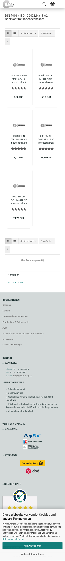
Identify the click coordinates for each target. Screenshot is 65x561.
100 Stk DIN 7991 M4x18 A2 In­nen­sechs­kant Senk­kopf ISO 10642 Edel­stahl (18, 139)
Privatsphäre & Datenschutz (15, 322)
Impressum (7, 339)
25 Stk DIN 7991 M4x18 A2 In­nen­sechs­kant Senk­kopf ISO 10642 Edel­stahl (18, 79)
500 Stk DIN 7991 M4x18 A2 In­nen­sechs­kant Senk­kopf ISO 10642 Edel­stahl (46, 139)
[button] (8, 33)
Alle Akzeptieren (32, 545)
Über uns (6, 305)
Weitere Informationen (32, 554)
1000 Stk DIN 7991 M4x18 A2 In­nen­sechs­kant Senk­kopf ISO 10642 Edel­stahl (18, 200)
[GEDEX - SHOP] (7, 4)
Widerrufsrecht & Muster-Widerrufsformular (23, 333)
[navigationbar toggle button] (61, 4)
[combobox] (28, 33)
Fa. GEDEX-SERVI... (17, 282)
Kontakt (6, 310)
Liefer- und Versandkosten (15, 316)
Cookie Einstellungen (12, 344)
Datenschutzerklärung (12, 539)
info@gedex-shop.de (22, 375)
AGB (4, 328)
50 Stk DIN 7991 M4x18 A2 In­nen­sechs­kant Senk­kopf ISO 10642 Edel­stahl (46, 79)
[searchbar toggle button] (44, 4)
